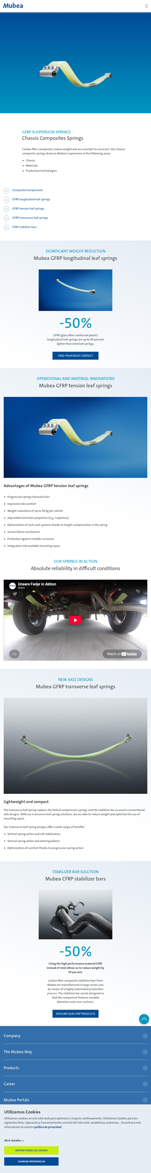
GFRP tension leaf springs (28, 208)
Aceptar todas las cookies (31, 1150)
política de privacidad (47, 1127)
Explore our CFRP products (75, 1014)
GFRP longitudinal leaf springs (31, 199)
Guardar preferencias (31, 1161)
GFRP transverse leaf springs (30, 218)
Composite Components (27, 190)
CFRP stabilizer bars (24, 227)
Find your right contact (75, 356)
